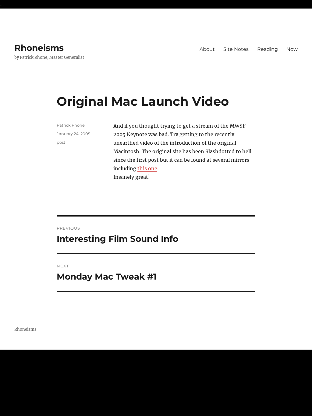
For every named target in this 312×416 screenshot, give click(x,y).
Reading (267, 49)
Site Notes (236, 49)
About (207, 49)
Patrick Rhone (71, 125)
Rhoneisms (39, 48)
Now (292, 49)
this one (147, 168)
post (61, 142)
